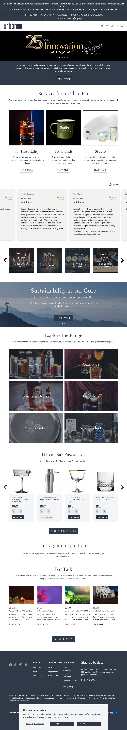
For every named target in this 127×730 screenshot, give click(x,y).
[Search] (107, 26)
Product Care (53, 675)
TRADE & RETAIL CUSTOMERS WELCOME (87, 15)
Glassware (91, 364)
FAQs (50, 667)
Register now (88, 680)
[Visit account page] (112, 26)
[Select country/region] (102, 26)
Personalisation (35, 428)
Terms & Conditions (67, 675)
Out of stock (46, 517)
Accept (56, 724)
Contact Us (37, 675)
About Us (37, 667)
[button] (63, 18)
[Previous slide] (4, 260)
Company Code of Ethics (70, 681)
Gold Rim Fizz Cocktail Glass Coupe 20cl (77, 500)
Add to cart (18, 517)
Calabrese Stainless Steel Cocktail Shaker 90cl (49, 500)
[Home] (13, 26)
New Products (91, 428)
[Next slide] (122, 260)
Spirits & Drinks (36, 396)
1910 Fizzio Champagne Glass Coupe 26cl (20, 500)
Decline (83, 724)
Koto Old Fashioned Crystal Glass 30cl (104, 499)
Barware (36, 364)
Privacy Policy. (63, 717)
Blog (35, 671)
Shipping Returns (54, 671)
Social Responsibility (68, 668)
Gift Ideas (91, 396)
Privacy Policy (68, 686)
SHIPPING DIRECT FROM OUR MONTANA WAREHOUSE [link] (45, 15)
